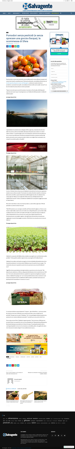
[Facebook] (64, 1)
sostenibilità (9, 358)
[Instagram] (66, 1)
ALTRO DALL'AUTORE (22, 388)
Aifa (6, 418)
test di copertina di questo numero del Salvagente (17, 83)
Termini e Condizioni (20, 447)
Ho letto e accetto (59, 82)
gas (22, 420)
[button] (71, 13)
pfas (12, 423)
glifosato (27, 420)
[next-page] (9, 405)
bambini (35, 418)
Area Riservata (55, 13)
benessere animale (42, 418)
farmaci (16, 420)
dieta (4, 420)
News (4, 13)
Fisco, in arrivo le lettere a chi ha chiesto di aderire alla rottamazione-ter (14, 373)
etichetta (12, 420)
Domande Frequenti (27, 447)
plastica (15, 423)
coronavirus (66, 418)
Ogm (64, 420)
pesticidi (32, 356)
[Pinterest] (13, 46)
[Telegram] (68, 1)
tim (59, 423)
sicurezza (38, 423)
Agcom (4, 418)
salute (34, 422)
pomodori (36, 356)
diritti (7, 420)
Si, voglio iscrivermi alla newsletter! (59, 91)
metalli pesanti (22, 356)
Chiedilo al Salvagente (44, 13)
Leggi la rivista (34, 13)
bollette (48, 418)
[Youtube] (72, 1)
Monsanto (60, 420)
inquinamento (39, 420)
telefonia (53, 423)
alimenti (20, 418)
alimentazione (12, 356)
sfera (40, 356)
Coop (62, 418)
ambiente (24, 418)
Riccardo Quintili (10, 43)
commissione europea (57, 418)
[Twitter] (70, 1)
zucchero (63, 423)
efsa (9, 420)
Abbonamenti (16, 13)
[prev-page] (7, 405)
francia (19, 420)
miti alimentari (54, 420)
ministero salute (49, 420)
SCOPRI (59, 53)
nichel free (28, 356)
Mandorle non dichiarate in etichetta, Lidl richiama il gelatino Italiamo (37, 373)
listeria (45, 420)
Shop (9, 13)
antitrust (29, 418)
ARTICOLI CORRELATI (11, 388)
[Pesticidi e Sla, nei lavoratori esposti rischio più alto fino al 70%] (40, 395)
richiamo (22, 423)
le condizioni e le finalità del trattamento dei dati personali (59, 82)
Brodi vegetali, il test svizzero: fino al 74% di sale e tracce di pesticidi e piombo (26, 402)
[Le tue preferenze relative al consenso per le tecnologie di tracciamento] (69, 447)
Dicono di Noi (25, 13)
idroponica (17, 356)
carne (51, 418)
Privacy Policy (14, 447)
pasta (66, 420)
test (56, 423)
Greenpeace (33, 420)
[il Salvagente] (37, 7)
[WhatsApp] (15, 46)
